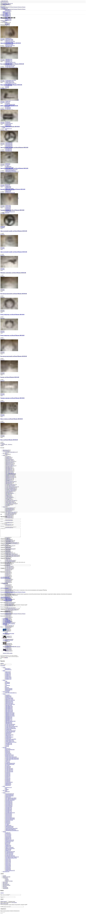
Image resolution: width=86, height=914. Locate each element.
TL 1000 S (7, 165)
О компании (5, 618)
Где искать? (2, 6)
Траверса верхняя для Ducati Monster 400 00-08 (12, 398)
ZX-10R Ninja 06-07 (9, 109)
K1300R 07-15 (8, 16)
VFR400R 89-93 (8, 732)
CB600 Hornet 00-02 (9, 462)
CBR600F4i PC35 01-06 (9, 715)
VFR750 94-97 (8, 733)
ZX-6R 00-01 (7, 569)
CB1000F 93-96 (8, 457)
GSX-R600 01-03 (8, 149)
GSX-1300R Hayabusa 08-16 (10, 797)
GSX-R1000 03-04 (8, 143)
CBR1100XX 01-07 (9, 473)
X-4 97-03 (7, 86)
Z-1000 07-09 (7, 101)
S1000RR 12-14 (8, 20)
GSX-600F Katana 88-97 (10, 514)
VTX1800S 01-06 (8, 85)
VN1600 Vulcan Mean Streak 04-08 (12, 759)
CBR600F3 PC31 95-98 (9, 713)
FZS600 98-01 (8, 593)
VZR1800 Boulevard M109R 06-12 (12, 171)
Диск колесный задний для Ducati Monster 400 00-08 (13, 231)
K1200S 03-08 (8, 645)
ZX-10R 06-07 (8, 108)
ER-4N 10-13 (7, 546)
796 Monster (7, 630)
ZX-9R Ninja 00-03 (9, 123)
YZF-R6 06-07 (8, 208)
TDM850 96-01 (8, 186)
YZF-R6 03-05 (8, 207)
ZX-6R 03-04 (7, 570)
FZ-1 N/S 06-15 (8, 586)
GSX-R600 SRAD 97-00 (10, 812)
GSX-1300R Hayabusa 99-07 (10, 513)
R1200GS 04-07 (8, 648)
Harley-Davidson (6, 451)
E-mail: (1, 906)
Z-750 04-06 (7, 103)
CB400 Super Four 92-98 (10, 41)
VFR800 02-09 (8, 735)
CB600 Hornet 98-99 (9, 44)
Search (2, 873)
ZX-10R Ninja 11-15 (9, 567)
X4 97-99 (7, 87)
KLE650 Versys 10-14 (9, 553)
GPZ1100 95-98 (8, 753)
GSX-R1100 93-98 (8, 520)
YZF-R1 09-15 (8, 205)
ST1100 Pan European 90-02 (10, 728)
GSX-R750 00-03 (8, 527)
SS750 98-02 (7, 627)
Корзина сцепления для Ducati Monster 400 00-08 (12, 189)
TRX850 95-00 (8, 187)
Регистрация (14, 902)
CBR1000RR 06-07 (9, 468)
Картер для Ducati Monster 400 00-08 (9, 377)
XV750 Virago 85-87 (9, 854)
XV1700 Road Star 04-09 (10, 192)
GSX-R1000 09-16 (8, 146)
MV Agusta (5, 453)
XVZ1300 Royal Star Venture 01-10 (12, 608)
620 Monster (7, 23)
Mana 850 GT (7, 9)
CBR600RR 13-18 (8, 61)
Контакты (5, 624)
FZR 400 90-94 (8, 588)
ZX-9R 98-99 (7, 122)
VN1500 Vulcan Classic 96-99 (11, 756)
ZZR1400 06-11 (8, 125)
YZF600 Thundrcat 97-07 (10, 211)
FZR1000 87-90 (8, 837)
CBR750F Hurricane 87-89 (10, 62)
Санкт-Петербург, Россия (5, 598)
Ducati (4, 21)
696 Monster (7, 629)
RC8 (6, 129)
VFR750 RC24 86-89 (9, 734)
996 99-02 (7, 634)
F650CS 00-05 (8, 12)
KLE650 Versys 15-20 (9, 755)
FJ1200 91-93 (7, 584)
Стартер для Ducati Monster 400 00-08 (10, 126)
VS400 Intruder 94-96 (9, 167)
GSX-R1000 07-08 (8, 145)
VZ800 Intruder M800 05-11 (10, 170)
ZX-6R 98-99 (7, 576)
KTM (4, 127)
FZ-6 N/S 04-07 (8, 835)
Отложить (2, 39)
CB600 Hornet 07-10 (9, 463)
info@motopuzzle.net (4, 2)
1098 (6, 681)
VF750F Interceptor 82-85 (10, 731)
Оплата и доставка (6, 620)
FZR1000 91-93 (8, 590)
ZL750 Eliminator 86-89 (9, 561)
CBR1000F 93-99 (8, 46)
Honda (4, 455)
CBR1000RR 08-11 (9, 708)
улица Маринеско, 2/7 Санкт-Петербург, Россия (5, 578)
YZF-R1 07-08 (8, 862)
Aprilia (4, 8)
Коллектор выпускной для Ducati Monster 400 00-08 (13, 293)
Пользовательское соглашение (9, 623)
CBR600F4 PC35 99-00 (9, 714)
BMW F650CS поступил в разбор (8, 633)
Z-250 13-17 (7, 102)
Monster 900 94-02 (8, 626)
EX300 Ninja (7, 550)
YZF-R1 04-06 (8, 613)
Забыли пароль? (3, 901)
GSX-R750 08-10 (8, 816)
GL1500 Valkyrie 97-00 (9, 66)
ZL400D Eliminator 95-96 (10, 104)
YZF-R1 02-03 (8, 859)
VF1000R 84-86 (8, 729)
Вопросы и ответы (6, 622)
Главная (2, 20)
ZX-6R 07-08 (7, 573)
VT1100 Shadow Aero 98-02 (10, 80)
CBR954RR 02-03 (8, 723)
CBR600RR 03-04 (8, 716)
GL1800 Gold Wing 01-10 (10, 727)
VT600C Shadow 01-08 (9, 82)
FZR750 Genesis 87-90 (9, 840)
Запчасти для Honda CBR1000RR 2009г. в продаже (11, 646)
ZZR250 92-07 (8, 582)
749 (6, 631)
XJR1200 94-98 (8, 190)
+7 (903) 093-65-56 (4, 583)
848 (6, 686)
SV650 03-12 (7, 822)
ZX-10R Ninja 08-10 (9, 566)
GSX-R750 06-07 (8, 815)
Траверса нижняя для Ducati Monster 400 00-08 (12, 210)
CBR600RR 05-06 (8, 59)
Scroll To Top (5, 903)
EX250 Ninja (7, 751)
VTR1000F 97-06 (8, 743)
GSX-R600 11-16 (8, 811)
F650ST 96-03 (8, 13)
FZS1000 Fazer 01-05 (9, 841)
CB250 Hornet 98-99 (9, 39)
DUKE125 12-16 (8, 128)
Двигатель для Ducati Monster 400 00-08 (10, 43)
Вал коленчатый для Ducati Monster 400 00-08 (12, 64)
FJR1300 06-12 (8, 585)
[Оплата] (0, 658)
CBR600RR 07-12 (8, 60)
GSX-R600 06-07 (8, 524)
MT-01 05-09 (7, 184)
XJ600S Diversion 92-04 (9, 602)
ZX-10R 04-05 (8, 107)
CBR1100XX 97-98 (9, 471)
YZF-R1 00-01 (8, 858)
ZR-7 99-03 (7, 106)
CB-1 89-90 (7, 456)
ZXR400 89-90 (8, 124)
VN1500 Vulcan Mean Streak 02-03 (12, 555)
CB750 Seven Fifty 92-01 (10, 45)
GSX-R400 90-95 (8, 148)
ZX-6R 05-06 (7, 572)
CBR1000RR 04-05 (9, 467)
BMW (4, 670)
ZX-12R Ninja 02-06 (9, 568)
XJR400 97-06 (8, 191)
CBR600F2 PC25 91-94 (9, 712)
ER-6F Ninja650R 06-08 (9, 548)
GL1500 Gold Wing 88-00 (10, 65)
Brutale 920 (7, 454)
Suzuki (4, 506)
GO (1, 514)
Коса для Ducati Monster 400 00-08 (9, 439)
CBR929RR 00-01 (8, 722)
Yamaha (4, 831)
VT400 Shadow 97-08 (9, 81)
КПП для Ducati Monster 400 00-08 (9, 105)
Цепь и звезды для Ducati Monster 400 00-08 (11, 418)
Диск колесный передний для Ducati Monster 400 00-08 (14, 147)
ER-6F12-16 (7, 750)
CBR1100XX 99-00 (9, 472)
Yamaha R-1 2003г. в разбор (7, 653)
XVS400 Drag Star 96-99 (10, 607)
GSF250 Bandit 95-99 (9, 794)
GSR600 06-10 (8, 796)
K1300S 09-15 (8, 647)
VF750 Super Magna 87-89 (10, 730)
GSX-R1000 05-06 (8, 144)
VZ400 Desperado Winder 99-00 (11, 169)
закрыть (2, 445)
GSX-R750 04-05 (8, 814)
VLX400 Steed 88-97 (9, 736)
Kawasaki (4, 88)
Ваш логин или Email (5, 894)
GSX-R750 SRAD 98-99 (10, 818)
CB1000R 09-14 (8, 38)
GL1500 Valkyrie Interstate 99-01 (11, 67)
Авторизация (5, 888)
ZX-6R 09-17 (7, 574)
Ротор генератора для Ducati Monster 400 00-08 (12, 314)
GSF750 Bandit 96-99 (9, 795)
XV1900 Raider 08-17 (9, 605)
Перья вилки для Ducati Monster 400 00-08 (11, 84)
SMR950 (7, 641)
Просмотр (2, 38)
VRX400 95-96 (8, 737)
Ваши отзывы (5, 619)
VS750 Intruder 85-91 (9, 827)
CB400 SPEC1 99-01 (9, 40)
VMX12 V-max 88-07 (9, 847)
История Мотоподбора (7, 621)
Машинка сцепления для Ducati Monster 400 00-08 (13, 272)
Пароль (2, 897)
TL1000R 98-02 (8, 166)
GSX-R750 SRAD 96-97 (10, 817)
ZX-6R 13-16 (7, 575)
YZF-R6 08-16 (8, 868)
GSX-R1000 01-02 (8, 515)
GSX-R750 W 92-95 (9, 820)
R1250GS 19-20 (8, 19)
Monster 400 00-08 (8, 625)
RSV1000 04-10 (8, 10)
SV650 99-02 (7, 164)
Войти (2, 899)
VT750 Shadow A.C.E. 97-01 (10, 83)
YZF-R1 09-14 (8, 615)
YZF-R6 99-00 (8, 869)
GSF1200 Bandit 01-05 (9, 793)
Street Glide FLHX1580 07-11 (10, 452)
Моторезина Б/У (6, 212)
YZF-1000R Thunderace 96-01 (11, 609)
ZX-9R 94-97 (7, 780)
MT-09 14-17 (7, 185)
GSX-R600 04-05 (8, 150)
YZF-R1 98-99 (8, 206)
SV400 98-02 (7, 821)
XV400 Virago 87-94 (9, 603)
